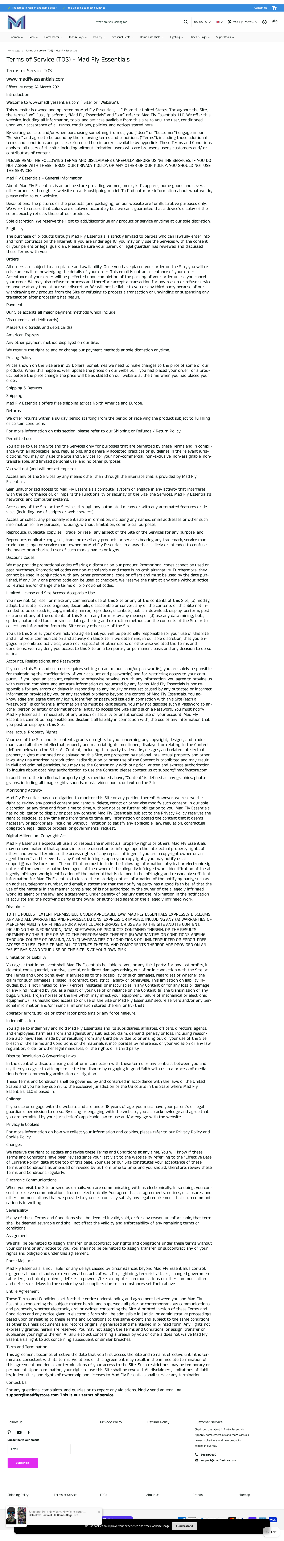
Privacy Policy (111, 1422)
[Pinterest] (9, 1432)
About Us (152, 1495)
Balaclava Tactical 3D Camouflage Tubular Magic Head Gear (55, 1515)
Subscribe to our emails (23, 1440)
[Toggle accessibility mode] (274, 8)
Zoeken (186, 22)
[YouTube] (19, 1432)
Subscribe (23, 1463)
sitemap (244, 1495)
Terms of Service (65, 1495)
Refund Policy (158, 1422)
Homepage (14, 51)
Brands (198, 1495)
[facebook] (29, 1432)
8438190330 (209, 1455)
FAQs (103, 1495)
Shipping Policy (18, 1495)
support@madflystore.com (218, 1460)
